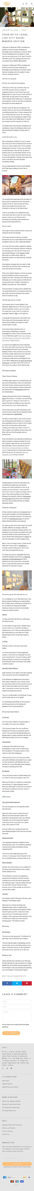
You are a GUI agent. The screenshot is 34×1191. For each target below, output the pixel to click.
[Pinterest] (11, 1068)
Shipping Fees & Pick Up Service (12, 1125)
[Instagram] (7, 1068)
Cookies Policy (16, 1167)
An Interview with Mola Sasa (11, 1107)
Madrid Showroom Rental (10, 1087)
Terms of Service (7, 1131)
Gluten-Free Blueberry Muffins (11, 1101)
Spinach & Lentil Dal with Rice (11, 1104)
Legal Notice (7, 1167)
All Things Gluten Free (9, 1110)
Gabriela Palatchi (7, 1084)
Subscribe (17, 1164)
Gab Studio (5, 1080)
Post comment (11, 1033)
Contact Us (5, 1134)
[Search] (23, 3)
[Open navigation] (31, 3)
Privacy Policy (26, 1167)
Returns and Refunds (8, 1128)
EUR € (16, 1185)
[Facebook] (3, 1068)
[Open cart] (26, 4)
